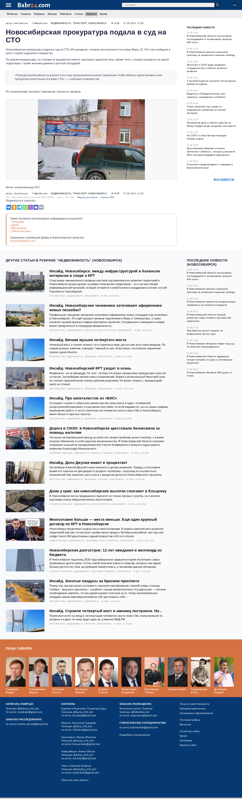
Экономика (90, 357)
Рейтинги (65, 13)
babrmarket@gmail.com (144, 727)
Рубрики (39, 13)
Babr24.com (40, 23)
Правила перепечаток (193, 708)
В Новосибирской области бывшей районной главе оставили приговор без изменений (209, 317)
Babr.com (33, 5)
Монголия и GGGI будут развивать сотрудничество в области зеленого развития (207, 67)
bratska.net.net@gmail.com (32, 724)
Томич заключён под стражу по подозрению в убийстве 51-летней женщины (206, 109)
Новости (91, 13)
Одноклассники (21, 231)
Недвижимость (61, 23)
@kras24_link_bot (83, 740)
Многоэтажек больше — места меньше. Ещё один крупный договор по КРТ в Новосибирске (103, 521)
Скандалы (108, 453)
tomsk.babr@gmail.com (85, 772)
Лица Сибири (19, 648)
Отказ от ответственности (194, 704)
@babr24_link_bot (28, 708)
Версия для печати (87, 197)
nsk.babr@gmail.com (23, 240)
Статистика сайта (190, 731)
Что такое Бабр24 (190, 720)
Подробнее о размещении (134, 735)
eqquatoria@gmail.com (144, 715)
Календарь (186, 740)
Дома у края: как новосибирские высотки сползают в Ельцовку (108, 491)
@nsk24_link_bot (83, 755)
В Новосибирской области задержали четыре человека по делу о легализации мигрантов (209, 359)
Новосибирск (97, 23)
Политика (103, 479)
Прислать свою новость (74, 780)
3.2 (25, 792)
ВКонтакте (19, 228)
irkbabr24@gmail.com (84, 729)
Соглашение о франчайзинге (197, 713)
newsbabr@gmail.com (29, 712)
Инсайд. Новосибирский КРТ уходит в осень (90, 368)
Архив (103, 13)
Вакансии (185, 724)
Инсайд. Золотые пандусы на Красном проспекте (94, 581)
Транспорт (80, 23)
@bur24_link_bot (83, 712)
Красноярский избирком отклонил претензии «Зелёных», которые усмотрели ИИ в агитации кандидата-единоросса (211, 151)
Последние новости (201, 27)
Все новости (224, 179)
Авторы (52, 13)
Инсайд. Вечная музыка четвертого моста (87, 340)
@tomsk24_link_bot (84, 769)
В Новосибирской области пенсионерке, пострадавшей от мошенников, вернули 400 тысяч (209, 39)
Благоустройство (106, 330)
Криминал (96, 453)
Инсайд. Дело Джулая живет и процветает (88, 463)
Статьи (79, 13)
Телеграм (18, 221)
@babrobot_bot (140, 712)
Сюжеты (26, 13)
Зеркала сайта (188, 745)
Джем (15, 225)
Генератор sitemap (80, 792)
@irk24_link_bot (82, 726)
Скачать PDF (107, 197)
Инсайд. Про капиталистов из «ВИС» (83, 398)
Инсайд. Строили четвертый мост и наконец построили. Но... (105, 611)
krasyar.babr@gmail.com (86, 744)
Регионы (12, 13)
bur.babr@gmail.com (84, 715)
